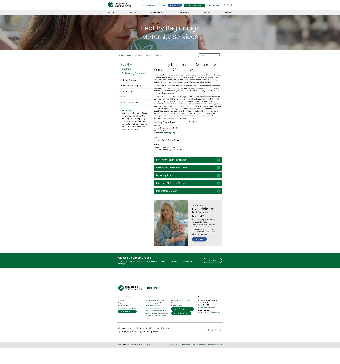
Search (219, 55)
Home (120, 55)
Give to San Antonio (127, 311)
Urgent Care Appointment (182, 309)
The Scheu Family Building (153, 305)
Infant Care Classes (166, 191)
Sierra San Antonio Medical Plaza (155, 310)
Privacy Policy (174, 345)
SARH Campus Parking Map (127, 308)
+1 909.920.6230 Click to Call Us (166, 140)
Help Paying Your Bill (129, 332)
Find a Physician (128, 328)
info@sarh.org (211, 307)
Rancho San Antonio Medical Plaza (156, 308)
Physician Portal (176, 305)
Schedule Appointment (195, 5)
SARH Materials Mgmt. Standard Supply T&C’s (207, 345)
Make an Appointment (181, 313)
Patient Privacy (185, 345)
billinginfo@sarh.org (213, 313)
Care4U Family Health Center (181, 300)
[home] (119, 5)
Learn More (212, 260)
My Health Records (149, 5)
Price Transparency (150, 332)
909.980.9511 (202, 313)
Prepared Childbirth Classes (171, 183)
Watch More (199, 239)
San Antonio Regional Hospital (155, 300)
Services (128, 55)
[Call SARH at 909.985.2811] (224, 5)
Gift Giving (176, 5)
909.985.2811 (202, 307)
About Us (143, 328)
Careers (156, 328)
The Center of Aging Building (154, 303)
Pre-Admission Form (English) (172, 159)
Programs (121, 303)
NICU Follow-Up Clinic (129, 102)
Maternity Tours (127, 91)
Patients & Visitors (124, 305)
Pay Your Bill (162, 5)
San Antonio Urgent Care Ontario (156, 316)
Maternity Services (128, 80)
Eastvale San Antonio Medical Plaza (156, 313)
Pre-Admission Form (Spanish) (172, 167)
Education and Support (130, 85)
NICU (122, 97)
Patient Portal (175, 303)
